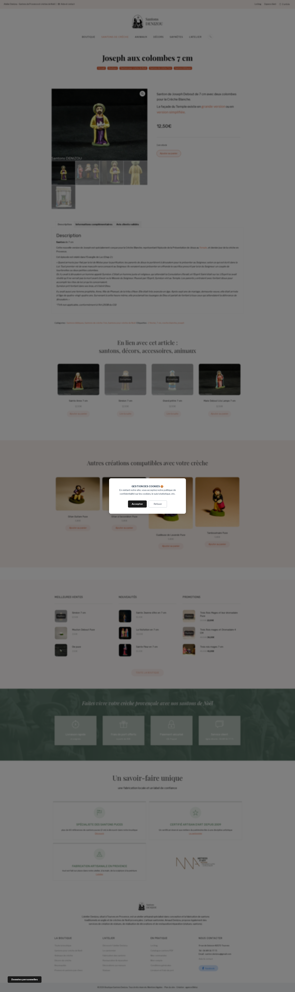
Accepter (137, 504)
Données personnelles (24, 979)
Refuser (158, 504)
